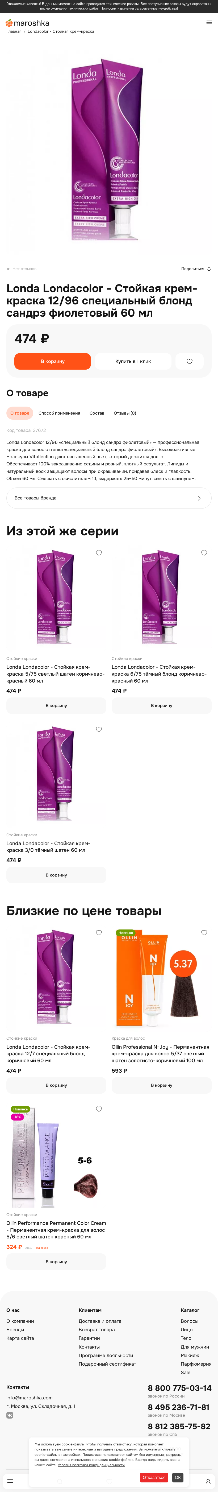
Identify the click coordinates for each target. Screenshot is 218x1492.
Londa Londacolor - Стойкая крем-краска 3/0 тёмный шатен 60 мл (48, 847)
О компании (20, 1321)
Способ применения (59, 413)
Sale (185, 1372)
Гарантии (89, 1338)
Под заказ (41, 1248)
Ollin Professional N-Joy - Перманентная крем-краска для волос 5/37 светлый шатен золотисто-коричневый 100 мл (160, 1054)
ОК (178, 1477)
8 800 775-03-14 (180, 1388)
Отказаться (154, 1477)
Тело (186, 1338)
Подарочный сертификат (107, 1364)
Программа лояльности (106, 1355)
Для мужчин (195, 1347)
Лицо (187, 1330)
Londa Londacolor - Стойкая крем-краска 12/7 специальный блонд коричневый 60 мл (48, 1054)
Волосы (189, 1321)
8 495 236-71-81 (178, 1407)
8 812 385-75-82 (179, 1426)
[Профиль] (208, 1481)
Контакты (89, 1347)
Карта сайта (20, 1338)
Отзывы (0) (125, 413)
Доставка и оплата (100, 1321)
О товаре (19, 413)
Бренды (15, 1330)
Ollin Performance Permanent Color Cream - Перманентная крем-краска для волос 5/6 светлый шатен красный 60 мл (56, 1230)
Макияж (190, 1355)
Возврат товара (97, 1330)
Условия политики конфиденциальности (91, 1465)
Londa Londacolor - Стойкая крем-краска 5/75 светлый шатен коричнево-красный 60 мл (55, 674)
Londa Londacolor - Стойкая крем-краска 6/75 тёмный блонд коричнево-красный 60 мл (159, 674)
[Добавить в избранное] (189, 361)
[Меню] (10, 1481)
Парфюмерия (196, 1364)
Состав (97, 413)
